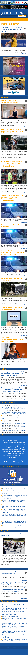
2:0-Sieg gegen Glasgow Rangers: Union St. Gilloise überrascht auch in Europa (12, 29)
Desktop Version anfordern (14, 652)
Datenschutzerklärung (18, 647)
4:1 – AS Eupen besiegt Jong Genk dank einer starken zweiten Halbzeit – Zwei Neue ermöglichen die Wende (14, 522)
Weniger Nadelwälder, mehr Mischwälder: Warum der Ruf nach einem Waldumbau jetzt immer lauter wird (14, 515)
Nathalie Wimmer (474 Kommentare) (11, 616)
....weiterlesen (23, 53)
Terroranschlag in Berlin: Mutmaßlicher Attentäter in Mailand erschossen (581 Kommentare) (14, 609)
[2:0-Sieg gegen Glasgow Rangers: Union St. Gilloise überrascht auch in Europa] (13, 40)
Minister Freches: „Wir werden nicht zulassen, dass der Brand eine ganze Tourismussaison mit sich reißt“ (14, 408)
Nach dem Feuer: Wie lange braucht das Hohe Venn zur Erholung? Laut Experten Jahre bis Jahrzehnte (13, 501)
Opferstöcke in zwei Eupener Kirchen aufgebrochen (14, 426)
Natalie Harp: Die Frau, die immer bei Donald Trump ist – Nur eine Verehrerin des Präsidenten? (14, 526)
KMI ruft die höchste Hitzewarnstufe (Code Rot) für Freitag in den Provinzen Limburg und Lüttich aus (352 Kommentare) (14, 636)
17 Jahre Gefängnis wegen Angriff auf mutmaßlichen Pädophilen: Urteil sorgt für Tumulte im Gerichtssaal (14, 413)
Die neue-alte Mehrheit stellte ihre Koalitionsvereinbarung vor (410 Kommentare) (14, 627)
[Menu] (2, 19)
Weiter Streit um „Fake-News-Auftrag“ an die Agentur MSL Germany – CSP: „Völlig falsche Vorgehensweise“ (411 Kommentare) (14, 623)
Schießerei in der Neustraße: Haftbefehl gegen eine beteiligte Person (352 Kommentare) (14, 640)
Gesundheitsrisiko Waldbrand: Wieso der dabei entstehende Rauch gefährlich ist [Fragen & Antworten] (14, 492)
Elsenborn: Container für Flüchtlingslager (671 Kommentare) (13, 605)
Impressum (7, 647)
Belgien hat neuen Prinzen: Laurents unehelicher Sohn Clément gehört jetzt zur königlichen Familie (13, 422)
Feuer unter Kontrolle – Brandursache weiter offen (14, 488)
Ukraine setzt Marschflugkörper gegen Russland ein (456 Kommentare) (14, 619)
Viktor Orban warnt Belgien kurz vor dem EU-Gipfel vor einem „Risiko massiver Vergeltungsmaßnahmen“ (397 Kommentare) (14, 631)
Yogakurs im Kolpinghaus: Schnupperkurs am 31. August (13, 417)
